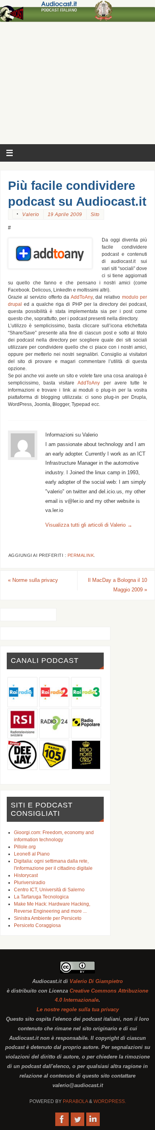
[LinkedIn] (93, 1119)
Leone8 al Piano (32, 854)
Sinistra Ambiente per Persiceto (47, 918)
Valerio (30, 214)
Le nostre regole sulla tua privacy (78, 1009)
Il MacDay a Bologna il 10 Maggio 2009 (117, 585)
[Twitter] (77, 1119)
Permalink (81, 555)
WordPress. (109, 1101)
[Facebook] (62, 1119)
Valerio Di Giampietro (96, 981)
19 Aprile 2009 (65, 214)
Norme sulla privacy (33, 580)
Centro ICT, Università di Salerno (49, 889)
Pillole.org (25, 847)
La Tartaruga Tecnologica (41, 897)
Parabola (75, 1101)
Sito (95, 214)
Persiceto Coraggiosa (37, 925)
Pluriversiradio (29, 882)
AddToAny (82, 297)
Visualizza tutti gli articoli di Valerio (88, 525)
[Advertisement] (77, 85)
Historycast (26, 875)
